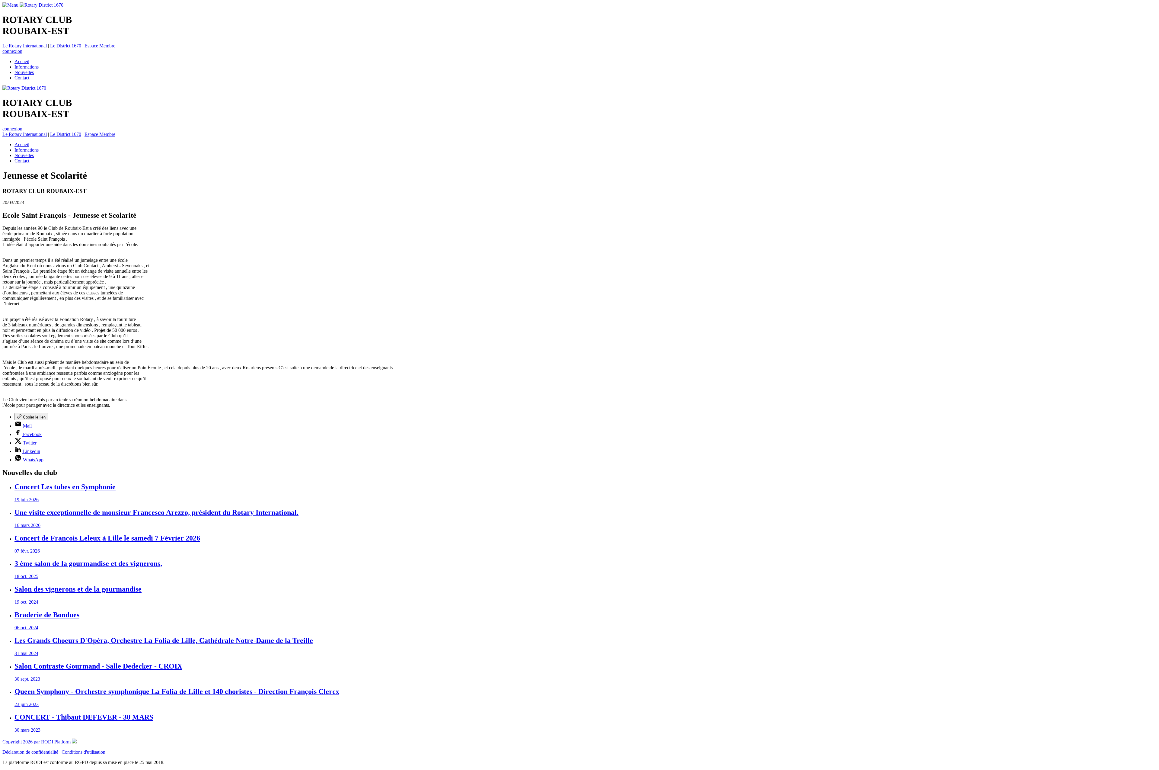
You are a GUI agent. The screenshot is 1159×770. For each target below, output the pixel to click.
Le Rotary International (24, 45)
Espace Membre (100, 45)
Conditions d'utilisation (83, 752)
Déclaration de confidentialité (30, 752)
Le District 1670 (65, 45)
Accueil (21, 61)
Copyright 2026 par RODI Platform (36, 741)
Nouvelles (24, 72)
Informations (26, 66)
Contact (21, 77)
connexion (12, 51)
